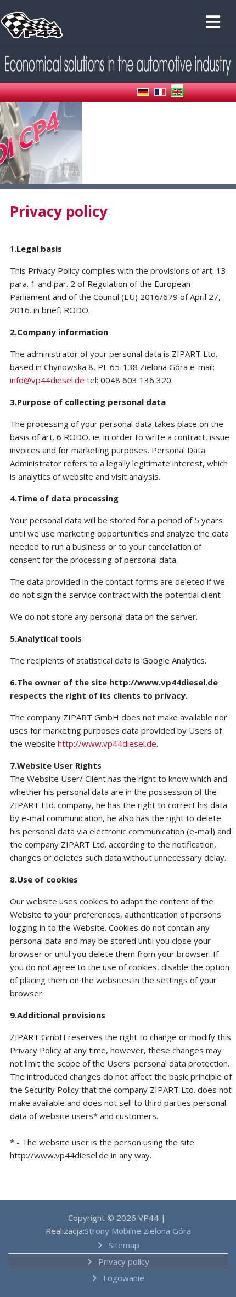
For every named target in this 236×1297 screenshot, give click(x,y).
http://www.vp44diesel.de (107, 743)
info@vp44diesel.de (47, 379)
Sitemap (122, 1245)
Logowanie (122, 1277)
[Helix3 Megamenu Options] (211, 23)
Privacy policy (122, 1261)
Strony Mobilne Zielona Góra (138, 1230)
